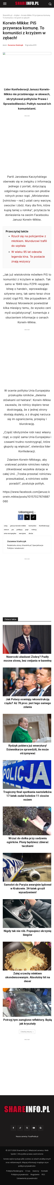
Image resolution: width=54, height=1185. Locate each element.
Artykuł (16, 15)
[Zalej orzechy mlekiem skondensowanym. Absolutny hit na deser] (27, 956)
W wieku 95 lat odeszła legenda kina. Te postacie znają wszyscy (28, 256)
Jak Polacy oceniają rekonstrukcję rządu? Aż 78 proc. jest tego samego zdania (27, 703)
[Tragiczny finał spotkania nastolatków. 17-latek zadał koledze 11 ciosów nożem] (27, 774)
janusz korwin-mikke (18, 526)
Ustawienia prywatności (27, 1178)
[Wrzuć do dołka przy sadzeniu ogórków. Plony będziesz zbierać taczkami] (27, 820)
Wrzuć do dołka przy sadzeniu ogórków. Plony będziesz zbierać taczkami (27, 842)
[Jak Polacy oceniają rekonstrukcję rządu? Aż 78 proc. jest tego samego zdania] (27, 681)
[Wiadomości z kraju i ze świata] (27, 3)
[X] (27, 517)
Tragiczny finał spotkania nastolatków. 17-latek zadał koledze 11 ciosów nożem (27, 795)
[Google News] (40, 1128)
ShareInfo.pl (7, 15)
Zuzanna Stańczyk (15, 45)
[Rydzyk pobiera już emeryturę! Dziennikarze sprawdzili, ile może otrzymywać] (27, 728)
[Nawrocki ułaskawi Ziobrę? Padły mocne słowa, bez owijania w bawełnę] (27, 639)
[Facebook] (20, 517)
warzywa (22, 533)
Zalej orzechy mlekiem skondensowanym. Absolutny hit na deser (27, 977)
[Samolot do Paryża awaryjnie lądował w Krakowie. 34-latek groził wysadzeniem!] (27, 867)
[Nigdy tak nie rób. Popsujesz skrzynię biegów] (27, 913)
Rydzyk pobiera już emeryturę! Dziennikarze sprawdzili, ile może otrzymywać (28, 749)
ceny (5, 526)
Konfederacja (44, 526)
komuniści (32, 526)
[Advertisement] (27, 144)
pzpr (27, 529)
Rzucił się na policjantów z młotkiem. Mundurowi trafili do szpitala (29, 241)
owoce (6, 529)
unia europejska (10, 533)
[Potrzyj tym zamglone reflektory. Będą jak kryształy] (27, 1002)
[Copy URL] (33, 517)
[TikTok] (20, 1128)
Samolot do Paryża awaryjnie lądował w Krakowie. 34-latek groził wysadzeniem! (27, 888)
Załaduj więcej (26, 1032)
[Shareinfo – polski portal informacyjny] (27, 1109)
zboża (31, 533)
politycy (19, 529)
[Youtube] (34, 1128)
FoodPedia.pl (33, 1136)
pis (13, 529)
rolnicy (34, 529)
